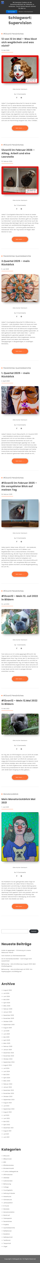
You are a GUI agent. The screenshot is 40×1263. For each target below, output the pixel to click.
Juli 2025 (6, 1031)
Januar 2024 (7, 1087)
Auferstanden (8, 1181)
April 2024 (6, 1078)
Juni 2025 (6, 1034)
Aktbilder (6, 1178)
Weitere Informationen (26, 11)
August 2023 (7, 1103)
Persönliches (18, 34)
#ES (4, 1162)
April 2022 (6, 1125)
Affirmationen (8, 1175)
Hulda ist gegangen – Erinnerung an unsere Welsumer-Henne (16, 951)
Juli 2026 (6, 993)
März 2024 (6, 1081)
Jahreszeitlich (8, 1203)
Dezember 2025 (8, 1015)
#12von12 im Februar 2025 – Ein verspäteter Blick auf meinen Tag (19, 486)
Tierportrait (7, 1243)
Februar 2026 (7, 1009)
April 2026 (6, 1003)
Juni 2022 (6, 1118)
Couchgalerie (8, 1190)
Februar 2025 (7, 1046)
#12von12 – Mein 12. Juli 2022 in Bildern (19, 597)
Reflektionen (7, 1231)
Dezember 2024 (8, 1053)
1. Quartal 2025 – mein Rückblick (15, 374)
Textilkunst (6, 1240)
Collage (6, 1187)
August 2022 (7, 1112)
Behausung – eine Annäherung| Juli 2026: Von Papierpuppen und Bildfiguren (16, 970)
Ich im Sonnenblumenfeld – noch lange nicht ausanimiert (16, 960)
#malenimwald (8, 1168)
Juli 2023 (6, 1106)
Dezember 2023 (8, 1090)
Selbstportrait (8, 1237)
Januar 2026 (7, 1012)
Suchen (33, 931)
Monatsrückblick (10, 794)
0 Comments (21, 313)
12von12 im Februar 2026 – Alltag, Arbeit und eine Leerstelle (18, 153)
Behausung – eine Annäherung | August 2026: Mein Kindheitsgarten (18, 965)
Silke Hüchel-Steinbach (20, 89)
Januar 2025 (7, 1050)
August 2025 (7, 1028)
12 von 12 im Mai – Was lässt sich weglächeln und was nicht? (19, 42)
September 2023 (8, 1100)
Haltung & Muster (9, 1193)
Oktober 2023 (7, 1096)
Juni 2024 (6, 1071)
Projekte (6, 1224)
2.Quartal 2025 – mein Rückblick (15, 262)
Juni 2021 (6, 1137)
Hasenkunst (7, 1196)
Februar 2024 (7, 1084)
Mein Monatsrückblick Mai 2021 (18, 800)
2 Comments (21, 94)
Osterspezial (7, 1218)
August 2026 (7, 990)
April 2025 (6, 1040)
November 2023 (8, 1093)
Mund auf (6, 1215)
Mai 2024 (6, 1074)
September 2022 (8, 1109)
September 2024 (8, 1062)
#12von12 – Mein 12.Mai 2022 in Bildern (19, 702)
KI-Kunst (6, 1206)
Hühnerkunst (7, 1200)
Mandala (6, 1209)
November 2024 (8, 1056)
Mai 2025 (6, 1037)
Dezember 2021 (8, 1128)
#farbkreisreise (8, 1165)
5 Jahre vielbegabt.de (10, 1171)
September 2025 (8, 1025)
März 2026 (6, 1006)
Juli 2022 (6, 1115)
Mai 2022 (6, 1121)
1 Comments (21, 645)
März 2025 (6, 1043)
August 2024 (7, 1065)
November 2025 (8, 1018)
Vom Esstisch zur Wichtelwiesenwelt (13, 956)
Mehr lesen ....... (20, 128)
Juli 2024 (6, 1068)
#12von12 (7, 34)
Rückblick (6, 1234)
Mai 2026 (6, 999)
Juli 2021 (6, 1134)
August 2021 (7, 1131)
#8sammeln (7, 1159)
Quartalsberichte (23, 256)
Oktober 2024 (7, 1059)
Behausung (7, 1184)
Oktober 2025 (7, 1021)
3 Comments (21, 205)
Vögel (5, 1246)
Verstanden (11, 12)
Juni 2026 (6, 996)
